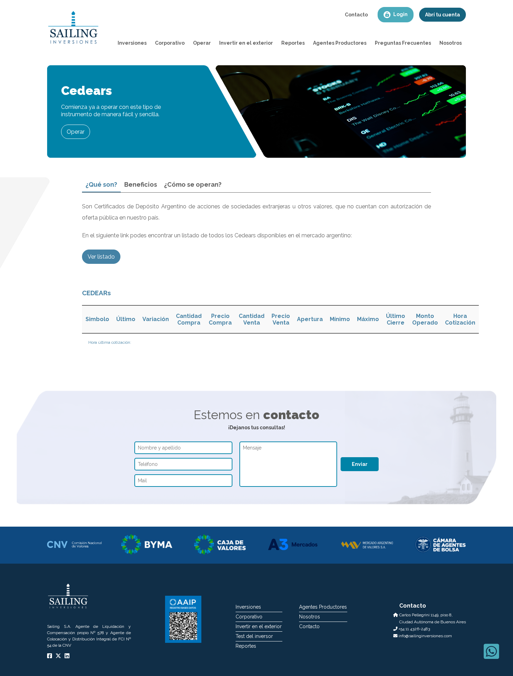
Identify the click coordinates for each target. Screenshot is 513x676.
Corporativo (170, 43)
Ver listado (101, 256)
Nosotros (450, 43)
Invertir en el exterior (246, 43)
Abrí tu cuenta (442, 14)
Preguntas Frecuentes (403, 43)
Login (400, 14)
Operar (202, 43)
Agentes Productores (339, 43)
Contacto (356, 14)
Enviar (359, 464)
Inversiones (248, 607)
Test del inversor (254, 636)
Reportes (293, 43)
